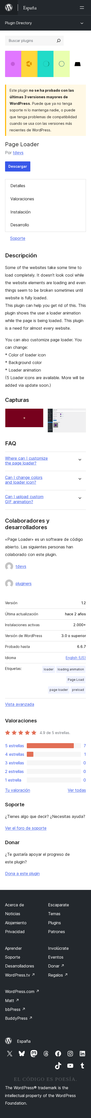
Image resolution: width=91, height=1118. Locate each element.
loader (49, 669)
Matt (12, 1000)
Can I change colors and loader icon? (23, 480)
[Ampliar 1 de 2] (36, 415)
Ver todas (77, 790)
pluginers (24, 583)
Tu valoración (17, 790)
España (24, 1041)
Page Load (76, 680)
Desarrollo (19, 224)
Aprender (13, 948)
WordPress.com (22, 991)
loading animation (71, 669)
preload (78, 690)
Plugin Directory (18, 23)
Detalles (17, 185)
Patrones (56, 931)
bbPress (15, 1009)
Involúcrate (58, 948)
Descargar (17, 166)
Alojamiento (16, 922)
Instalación (20, 211)
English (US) (76, 657)
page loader (59, 690)
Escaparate (58, 904)
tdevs (18, 152)
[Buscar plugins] (59, 41)
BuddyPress (19, 1018)
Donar (56, 965)
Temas (54, 913)
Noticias (12, 913)
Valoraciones (22, 198)
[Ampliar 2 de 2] (79, 415)
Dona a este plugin (22, 873)
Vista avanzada (19, 704)
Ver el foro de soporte (26, 828)
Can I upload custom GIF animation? (24, 499)
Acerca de (14, 904)
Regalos (58, 975)
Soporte (17, 238)
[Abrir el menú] (83, 7)
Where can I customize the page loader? (26, 461)
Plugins (54, 922)
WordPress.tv (20, 975)
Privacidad (15, 931)
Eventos (55, 957)
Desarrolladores (19, 965)
